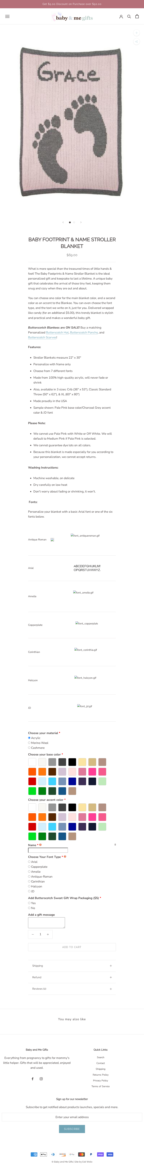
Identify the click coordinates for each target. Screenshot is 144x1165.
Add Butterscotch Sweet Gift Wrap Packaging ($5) (63, 898)
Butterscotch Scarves (42, 337)
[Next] (80, 222)
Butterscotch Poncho (84, 332)
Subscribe (72, 1129)
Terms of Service (100, 1086)
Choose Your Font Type (44, 857)
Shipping (37, 965)
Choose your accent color (45, 800)
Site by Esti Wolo (83, 1161)
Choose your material (43, 733)
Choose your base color (44, 754)
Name (33, 845)
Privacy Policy (100, 1080)
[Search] (129, 16)
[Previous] (63, 222)
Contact (100, 1063)
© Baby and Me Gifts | (63, 1161)
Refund (36, 977)
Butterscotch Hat (57, 332)
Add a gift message (41, 915)
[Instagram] (41, 1078)
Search (100, 1057)
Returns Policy (101, 1074)
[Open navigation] (7, 16)
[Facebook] (32, 1078)
